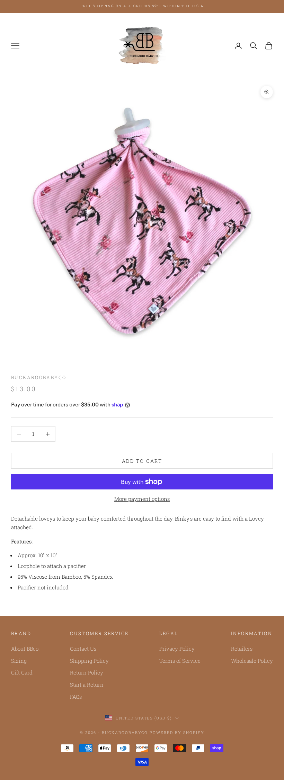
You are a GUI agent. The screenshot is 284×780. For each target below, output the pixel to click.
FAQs (76, 696)
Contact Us (83, 648)
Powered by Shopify (177, 732)
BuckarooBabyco (38, 377)
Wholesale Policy (252, 660)
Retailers (241, 648)
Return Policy (86, 672)
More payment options (142, 498)
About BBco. (25, 648)
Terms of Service (180, 660)
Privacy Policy (177, 648)
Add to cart (142, 461)
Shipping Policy (89, 660)
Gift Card (22, 672)
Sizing (19, 660)
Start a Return (87, 684)
